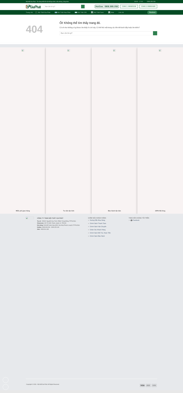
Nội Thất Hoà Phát (64, 12)
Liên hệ (121, 12)
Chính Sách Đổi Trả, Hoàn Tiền (100, 233)
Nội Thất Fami (99, 12)
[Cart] (142, 12)
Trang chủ (29, 12)
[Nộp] (83, 6)
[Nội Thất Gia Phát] (33, 7)
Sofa (112, 12)
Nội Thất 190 (82, 12)
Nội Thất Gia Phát (44, 12)
